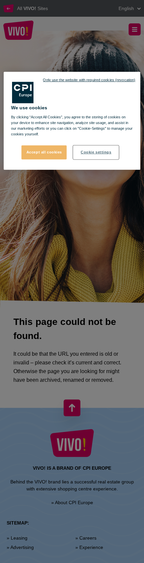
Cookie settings (96, 152)
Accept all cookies (44, 152)
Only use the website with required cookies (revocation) (89, 80)
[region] (72, 121)
